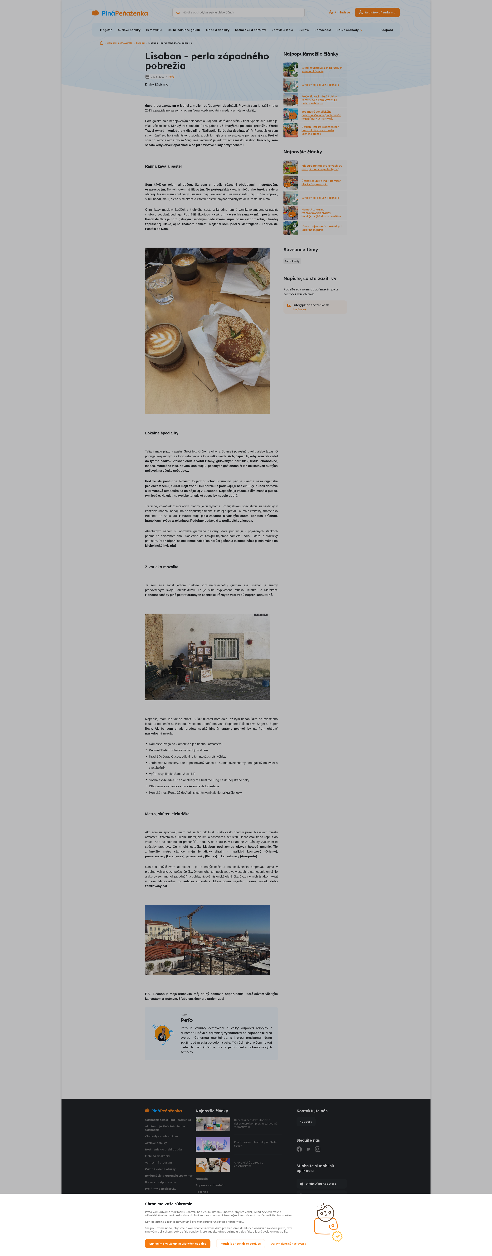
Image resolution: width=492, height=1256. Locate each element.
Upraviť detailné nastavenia (288, 1243)
